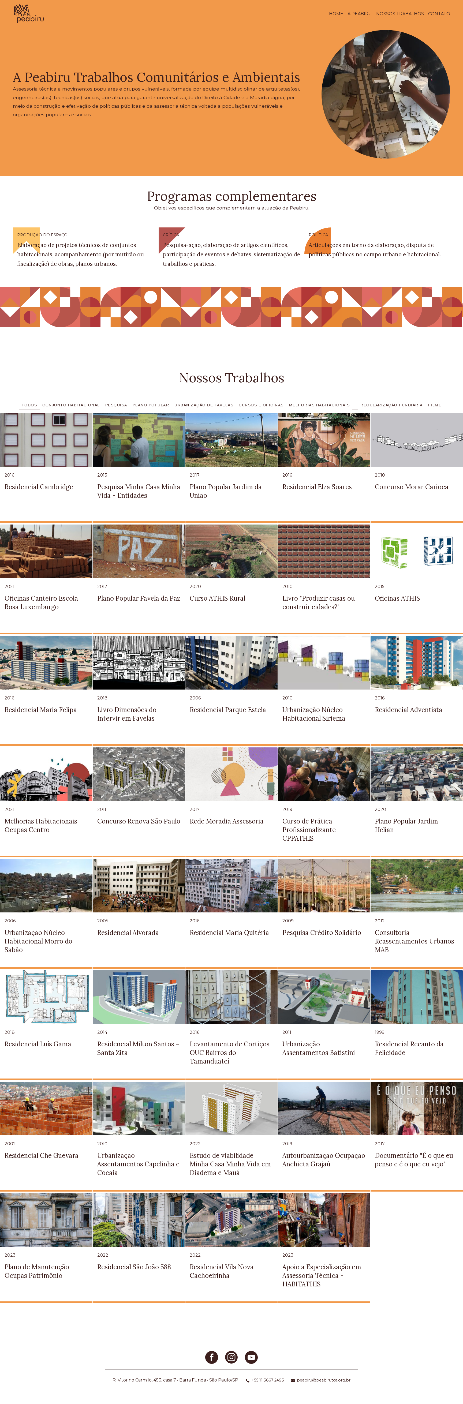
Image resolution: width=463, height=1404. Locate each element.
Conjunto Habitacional (71, 405)
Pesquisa (116, 405)
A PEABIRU (360, 13)
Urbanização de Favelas (203, 405)
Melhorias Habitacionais (319, 405)
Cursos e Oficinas (261, 405)
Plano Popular (151, 405)
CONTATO (439, 13)
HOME (336, 13)
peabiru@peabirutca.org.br (323, 1380)
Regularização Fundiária (391, 405)
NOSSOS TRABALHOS (400, 13)
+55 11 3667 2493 (268, 1380)
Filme (435, 405)
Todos (29, 405)
